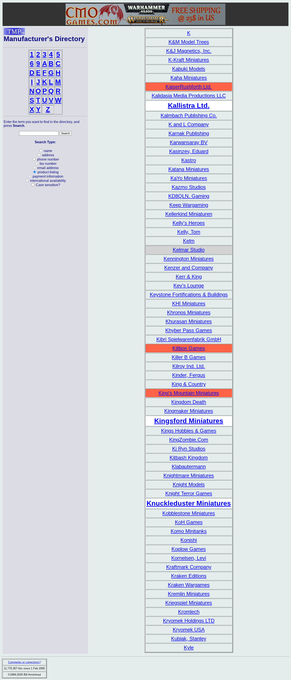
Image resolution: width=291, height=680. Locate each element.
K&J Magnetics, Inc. (188, 51)
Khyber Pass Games (188, 330)
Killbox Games (188, 348)
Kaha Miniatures (188, 78)
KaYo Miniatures (188, 178)
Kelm (188, 241)
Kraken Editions (188, 576)
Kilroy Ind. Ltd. (188, 366)
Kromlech (188, 612)
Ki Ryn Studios (188, 448)
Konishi (188, 540)
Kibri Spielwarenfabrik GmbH (188, 339)
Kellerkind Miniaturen (188, 214)
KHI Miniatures (188, 303)
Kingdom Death (188, 402)
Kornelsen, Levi (188, 558)
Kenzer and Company (188, 268)
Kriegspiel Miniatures (188, 603)
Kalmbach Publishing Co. (189, 115)
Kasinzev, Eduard (188, 151)
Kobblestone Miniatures (188, 513)
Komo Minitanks (189, 531)
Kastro (188, 160)
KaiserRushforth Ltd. (189, 87)
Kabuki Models (188, 69)
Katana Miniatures (188, 169)
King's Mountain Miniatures (188, 393)
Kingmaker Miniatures (188, 411)
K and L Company (189, 124)
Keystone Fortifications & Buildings (189, 294)
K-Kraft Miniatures (188, 60)
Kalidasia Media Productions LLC (189, 95)
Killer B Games (189, 357)
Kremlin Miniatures (189, 594)
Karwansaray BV (188, 142)
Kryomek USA (189, 629)
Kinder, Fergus (188, 375)
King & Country (189, 384)
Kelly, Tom (188, 232)
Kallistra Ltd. (189, 105)
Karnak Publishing (189, 133)
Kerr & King (189, 276)
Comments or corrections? (24, 662)
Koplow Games (188, 549)
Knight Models (189, 484)
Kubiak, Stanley (188, 638)
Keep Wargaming (188, 205)
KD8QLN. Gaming (188, 196)
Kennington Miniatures (189, 259)
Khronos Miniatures (188, 312)
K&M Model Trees (189, 42)
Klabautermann (189, 466)
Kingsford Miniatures (188, 421)
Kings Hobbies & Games (188, 431)
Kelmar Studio (189, 250)
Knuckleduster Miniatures (189, 503)
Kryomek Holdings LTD (189, 621)
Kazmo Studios (189, 187)
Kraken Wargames (189, 585)
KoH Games (189, 522)
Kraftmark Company (188, 567)
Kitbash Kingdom (189, 457)
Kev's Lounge (188, 285)
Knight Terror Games (188, 493)
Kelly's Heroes (189, 223)
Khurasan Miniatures (189, 321)
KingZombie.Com (188, 440)
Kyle (189, 647)
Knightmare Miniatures (188, 475)
